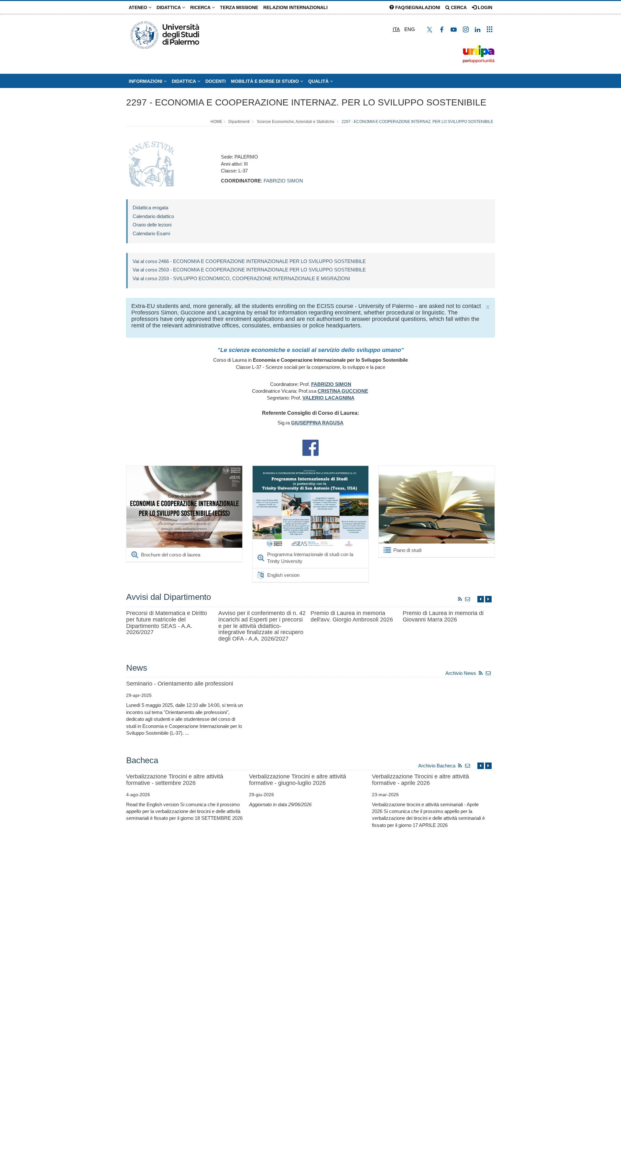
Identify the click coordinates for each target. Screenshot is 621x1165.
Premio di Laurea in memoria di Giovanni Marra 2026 (443, 616)
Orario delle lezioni (152, 224)
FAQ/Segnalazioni (417, 7)
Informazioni (146, 81)
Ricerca (201, 7)
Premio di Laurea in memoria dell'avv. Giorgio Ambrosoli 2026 (351, 616)
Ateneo (138, 7)
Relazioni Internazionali (295, 7)
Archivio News (460, 673)
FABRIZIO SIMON (283, 180)
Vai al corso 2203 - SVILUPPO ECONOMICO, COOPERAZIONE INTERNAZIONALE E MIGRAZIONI (241, 278)
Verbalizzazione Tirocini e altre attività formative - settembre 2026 (174, 779)
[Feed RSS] (460, 599)
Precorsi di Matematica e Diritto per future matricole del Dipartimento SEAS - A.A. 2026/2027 (166, 622)
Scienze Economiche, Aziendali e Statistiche (295, 121)
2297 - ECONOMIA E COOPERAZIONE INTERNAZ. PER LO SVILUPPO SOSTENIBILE (306, 102)
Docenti (215, 81)
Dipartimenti (239, 121)
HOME (216, 121)
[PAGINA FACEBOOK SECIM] (310, 447)
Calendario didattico (153, 216)
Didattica (169, 7)
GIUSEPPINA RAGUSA (317, 422)
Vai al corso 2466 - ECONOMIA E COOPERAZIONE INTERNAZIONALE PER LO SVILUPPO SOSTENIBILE (249, 261)
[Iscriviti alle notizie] (467, 599)
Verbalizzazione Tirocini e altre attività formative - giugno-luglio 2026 (297, 779)
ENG (409, 29)
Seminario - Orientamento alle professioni (179, 683)
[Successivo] (488, 599)
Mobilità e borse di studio (265, 81)
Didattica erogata (150, 207)
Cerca (458, 7)
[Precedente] (480, 599)
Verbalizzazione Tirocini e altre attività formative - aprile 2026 (420, 779)
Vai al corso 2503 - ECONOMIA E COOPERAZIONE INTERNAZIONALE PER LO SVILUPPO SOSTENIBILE (249, 269)
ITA (396, 29)
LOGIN (484, 7)
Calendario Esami (151, 233)
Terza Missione (239, 7)
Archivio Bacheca (436, 765)
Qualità (319, 81)
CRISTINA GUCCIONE (343, 391)
